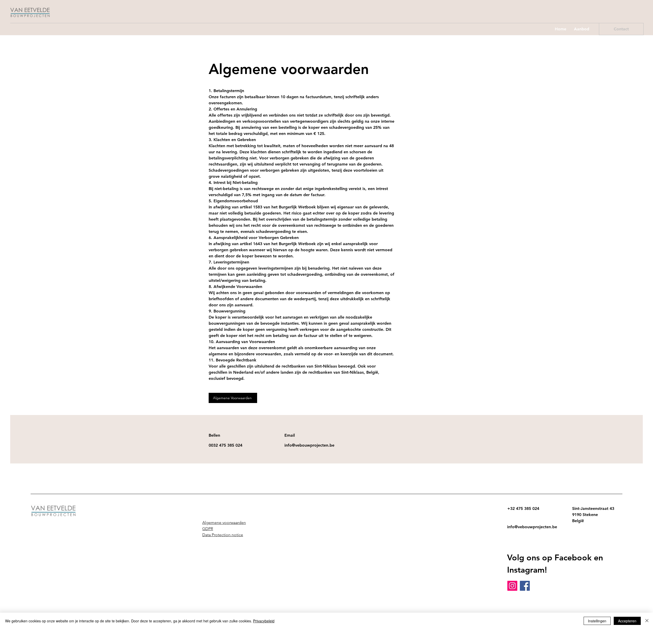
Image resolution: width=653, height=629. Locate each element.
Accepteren (627, 620)
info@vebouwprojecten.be (532, 526)
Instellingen (597, 620)
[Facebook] (525, 586)
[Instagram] (512, 586)
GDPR (207, 528)
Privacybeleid (263, 620)
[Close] (647, 621)
